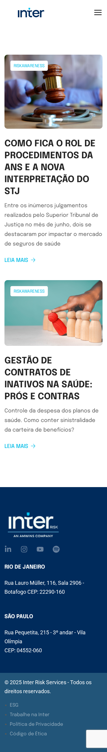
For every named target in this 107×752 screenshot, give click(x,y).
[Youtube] (40, 549)
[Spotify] (56, 549)
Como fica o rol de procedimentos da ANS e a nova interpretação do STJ (49, 167)
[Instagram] (24, 549)
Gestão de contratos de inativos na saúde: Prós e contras (48, 378)
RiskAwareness (29, 66)
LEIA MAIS (16, 260)
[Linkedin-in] (8, 549)
